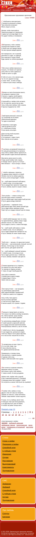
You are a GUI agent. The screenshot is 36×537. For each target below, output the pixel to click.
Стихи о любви (8, 441)
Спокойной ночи (8, 448)
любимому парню (8, 425)
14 (16, 415)
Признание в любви (10, 444)
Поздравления (8, 471)
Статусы (5, 513)
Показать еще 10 (8, 409)
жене (3, 427)
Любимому (6, 484)
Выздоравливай (8, 464)
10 (3, 415)
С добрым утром (9, 451)
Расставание (7, 461)
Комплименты (8, 467)
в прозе (27, 17)
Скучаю (5, 457)
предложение (21, 425)
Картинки (6, 517)
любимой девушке (16, 423)
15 (19, 415)
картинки (29, 427)
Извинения (6, 454)
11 (6, 415)
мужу (30, 425)
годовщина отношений (16, 427)
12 (9, 415)
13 (13, 415)
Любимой (6, 487)
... (22, 415)
